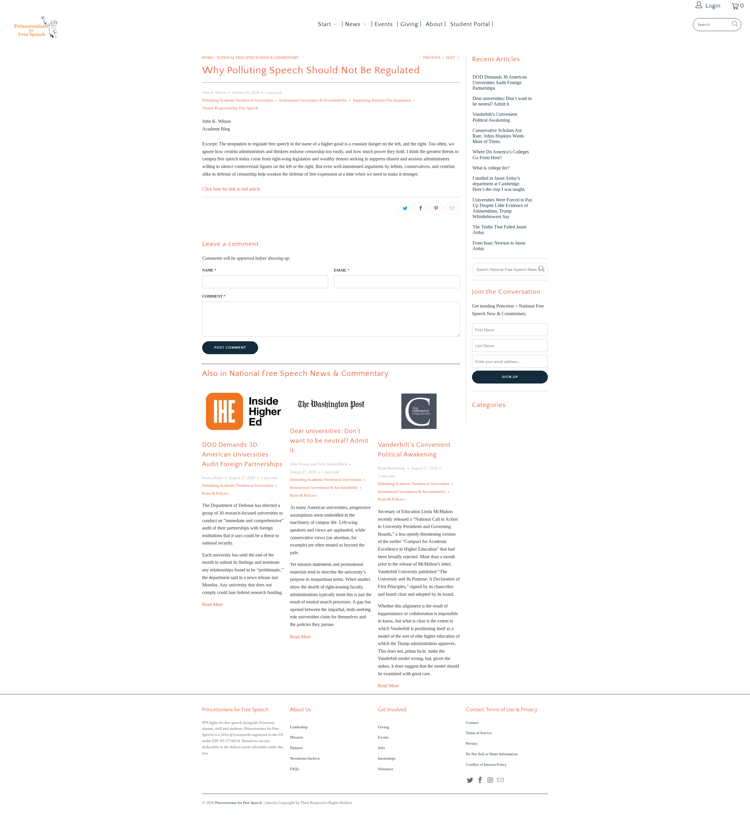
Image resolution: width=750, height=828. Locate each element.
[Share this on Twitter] (405, 208)
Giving (383, 727)
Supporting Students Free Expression (382, 100)
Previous (431, 58)
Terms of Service (479, 733)
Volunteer (385, 769)
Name (209, 270)
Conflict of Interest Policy (486, 764)
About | (436, 24)
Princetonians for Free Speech (238, 802)
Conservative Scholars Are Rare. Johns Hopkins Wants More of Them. (498, 136)
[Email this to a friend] (451, 208)
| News (352, 24)
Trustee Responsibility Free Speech (230, 108)
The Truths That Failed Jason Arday (499, 229)
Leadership (299, 727)
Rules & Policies (215, 493)
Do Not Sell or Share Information (492, 754)
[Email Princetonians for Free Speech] (500, 780)
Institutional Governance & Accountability (313, 100)
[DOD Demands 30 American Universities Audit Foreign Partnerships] (243, 411)
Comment (214, 296)
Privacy (472, 743)
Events (383, 737)
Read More (212, 604)
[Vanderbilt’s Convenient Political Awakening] (419, 411)
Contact (472, 722)
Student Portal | (472, 24)
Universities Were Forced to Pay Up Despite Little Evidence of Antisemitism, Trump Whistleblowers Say (502, 208)
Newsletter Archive (305, 758)
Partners (296, 748)
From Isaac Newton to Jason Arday (499, 245)
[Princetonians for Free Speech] (63, 28)
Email (342, 270)
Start (324, 24)
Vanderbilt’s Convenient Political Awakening (495, 117)
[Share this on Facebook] (420, 208)
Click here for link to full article (231, 188)
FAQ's (294, 769)
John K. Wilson (214, 92)
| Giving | (409, 24)
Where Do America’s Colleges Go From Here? (501, 154)
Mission (296, 737)
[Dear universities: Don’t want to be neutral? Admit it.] (331, 404)
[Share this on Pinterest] (436, 208)
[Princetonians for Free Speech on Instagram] (490, 780)
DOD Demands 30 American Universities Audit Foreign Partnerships (242, 454)
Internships (387, 758)
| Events (382, 24)
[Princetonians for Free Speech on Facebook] (480, 780)
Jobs (381, 748)
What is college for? (491, 167)
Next (451, 58)
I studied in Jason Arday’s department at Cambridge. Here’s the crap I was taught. (499, 184)
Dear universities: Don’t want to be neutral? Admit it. (329, 440)
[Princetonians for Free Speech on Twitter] (470, 780)
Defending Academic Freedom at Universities (238, 100)
